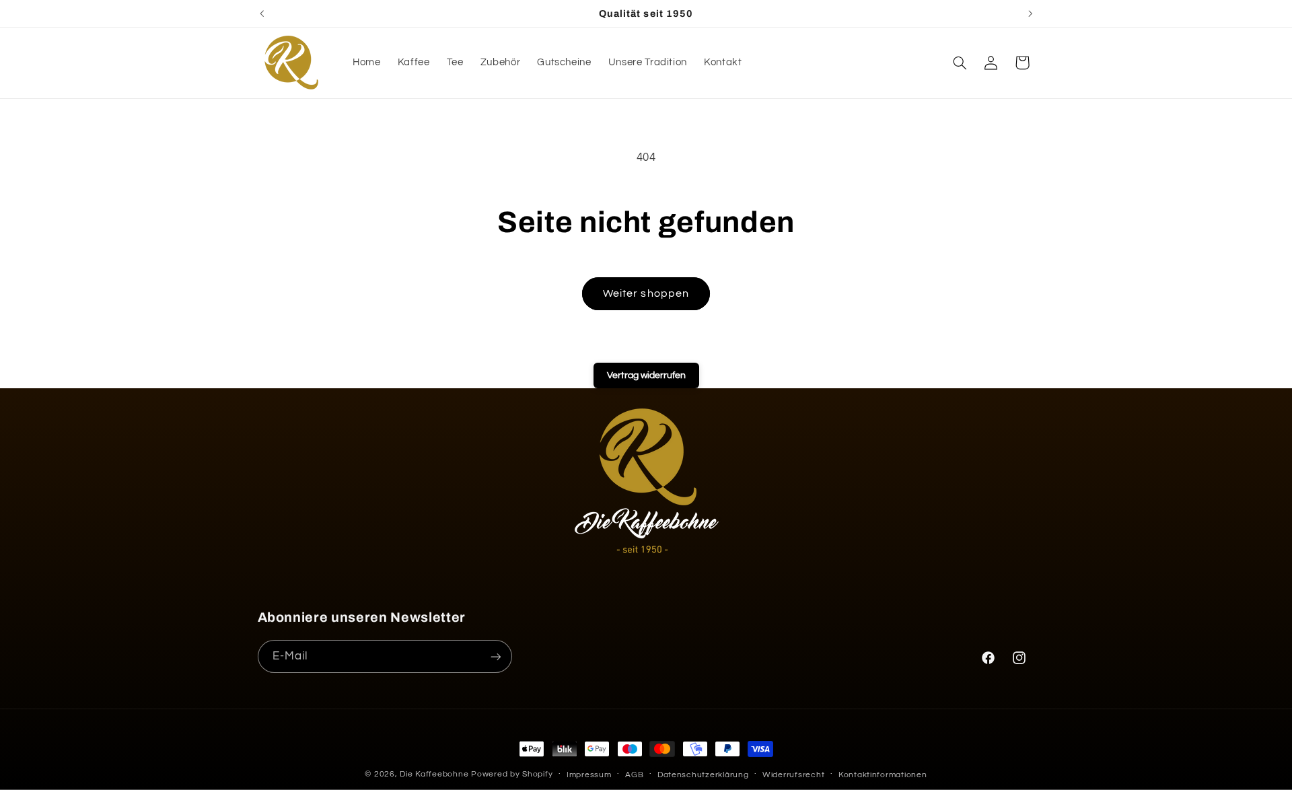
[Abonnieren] (495, 656)
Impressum (589, 775)
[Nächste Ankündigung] (1030, 13)
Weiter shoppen (646, 293)
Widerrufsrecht (793, 775)
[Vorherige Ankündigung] (262, 13)
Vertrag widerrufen (646, 375)
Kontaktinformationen (882, 775)
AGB (634, 775)
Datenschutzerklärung (703, 775)
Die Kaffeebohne (435, 774)
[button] (959, 62)
